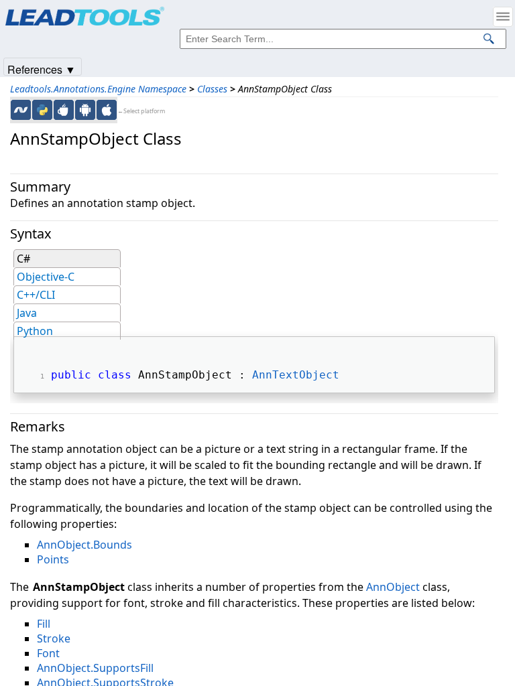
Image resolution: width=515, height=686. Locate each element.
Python (35, 331)
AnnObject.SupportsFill (95, 668)
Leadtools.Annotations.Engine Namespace (98, 88)
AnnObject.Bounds (84, 544)
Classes (212, 88)
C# (23, 258)
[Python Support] (42, 110)
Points (53, 559)
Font (48, 653)
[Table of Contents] (503, 17)
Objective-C (45, 276)
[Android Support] (85, 110)
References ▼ (41, 69)
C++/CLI (36, 294)
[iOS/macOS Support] (107, 110)
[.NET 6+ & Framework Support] (21, 110)
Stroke (53, 638)
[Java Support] (64, 110)
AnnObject (393, 586)
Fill (43, 623)
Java (27, 312)
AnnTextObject (295, 374)
